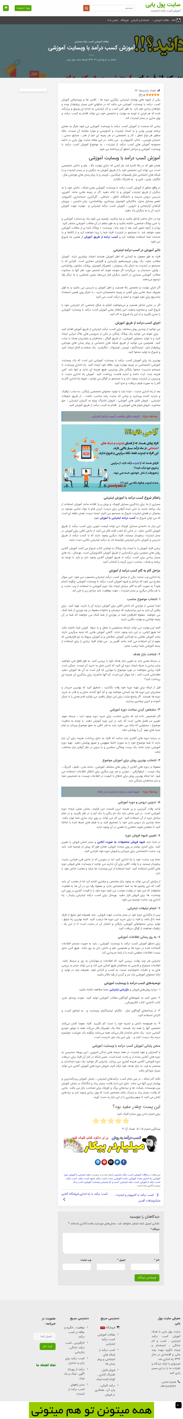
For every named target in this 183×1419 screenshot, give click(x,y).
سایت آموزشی (121, 1178)
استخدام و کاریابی (140, 20)
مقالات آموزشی (161, 20)
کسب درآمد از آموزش (150, 1182)
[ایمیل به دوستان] (111, 1162)
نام (156, 1260)
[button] (6, 8)
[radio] (126, 1121)
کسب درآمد (71, 1178)
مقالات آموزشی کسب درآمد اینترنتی (91, 42)
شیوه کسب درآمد (86, 1178)
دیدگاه (154, 1229)
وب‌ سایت (85, 1260)
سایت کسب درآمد (104, 1178)
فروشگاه (124, 20)
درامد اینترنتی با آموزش (80, 1175)
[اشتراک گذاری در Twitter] (117, 1162)
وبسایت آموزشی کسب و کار (86, 1182)
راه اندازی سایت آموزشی (140, 1178)
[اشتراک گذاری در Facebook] (124, 1162)
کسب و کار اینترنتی (110, 1182)
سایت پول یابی (162, 4)
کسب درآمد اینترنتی (129, 1182)
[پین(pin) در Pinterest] (104, 1162)
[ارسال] (86, 8)
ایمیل (121, 1260)
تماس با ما (113, 20)
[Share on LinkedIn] (98, 1162)
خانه (173, 20)
